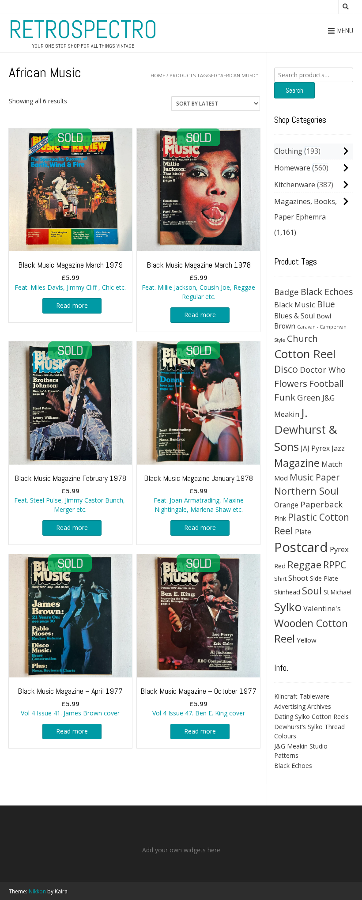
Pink (280, 518)
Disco (286, 369)
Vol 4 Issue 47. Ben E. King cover (198, 702)
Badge (286, 291)
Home (158, 75)
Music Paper (314, 477)
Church (302, 338)
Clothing (288, 151)
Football (326, 383)
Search (294, 90)
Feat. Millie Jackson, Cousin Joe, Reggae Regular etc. (198, 280)
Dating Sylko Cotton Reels (311, 716)
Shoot (298, 578)
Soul (312, 590)
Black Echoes (327, 292)
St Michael (337, 592)
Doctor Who (323, 369)
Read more (72, 305)
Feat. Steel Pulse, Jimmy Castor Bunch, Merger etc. (70, 493)
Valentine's (322, 608)
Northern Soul (306, 490)
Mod (281, 477)
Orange (286, 505)
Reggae (304, 564)
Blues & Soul (294, 316)
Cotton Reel (305, 354)
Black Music (294, 304)
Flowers (290, 383)
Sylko (288, 607)
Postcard (301, 547)
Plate (303, 532)
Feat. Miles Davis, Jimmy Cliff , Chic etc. (70, 275)
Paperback (321, 504)
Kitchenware (294, 184)
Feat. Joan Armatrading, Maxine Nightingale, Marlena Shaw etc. (198, 493)
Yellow (307, 639)
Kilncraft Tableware (301, 696)
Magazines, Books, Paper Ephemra (305, 209)
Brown (284, 326)
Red (280, 565)
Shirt (280, 578)
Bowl (324, 316)
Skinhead (287, 591)
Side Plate (324, 578)
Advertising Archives (302, 706)
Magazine (297, 463)
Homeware (292, 168)
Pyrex (339, 549)
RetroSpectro (83, 29)
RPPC (334, 564)
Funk (284, 397)
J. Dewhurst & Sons (305, 429)
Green (309, 397)
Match (332, 464)
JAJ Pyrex (315, 448)
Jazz (338, 448)
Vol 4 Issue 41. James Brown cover (70, 702)
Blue (326, 304)
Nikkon (37, 891)
